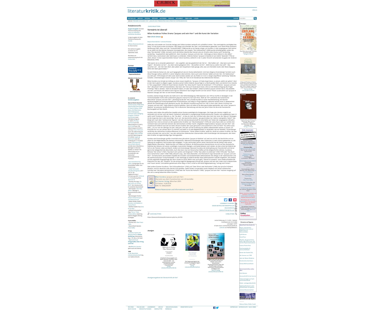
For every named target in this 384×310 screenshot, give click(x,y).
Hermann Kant (132, 114)
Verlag (254, 10)
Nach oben (252, 307)
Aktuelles (132, 18)
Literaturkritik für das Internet (248, 276)
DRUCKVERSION (229, 208)
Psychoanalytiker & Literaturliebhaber (245, 248)
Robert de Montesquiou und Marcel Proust (135, 198)
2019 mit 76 (131, 180)
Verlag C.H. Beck (248, 54)
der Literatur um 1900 (246, 255)
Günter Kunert (132, 105)
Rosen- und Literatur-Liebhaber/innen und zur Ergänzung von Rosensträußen (246, 230)
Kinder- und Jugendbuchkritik (248, 283)
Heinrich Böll (132, 106)
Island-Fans (243, 237)
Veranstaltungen (145, 309)
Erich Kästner (243, 273)
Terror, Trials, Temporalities (133, 213)
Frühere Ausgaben (139, 21)
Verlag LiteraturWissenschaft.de (168, 267)
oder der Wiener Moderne (247, 258)
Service (171, 18)
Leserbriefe (151, 307)
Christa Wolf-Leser (245, 263)
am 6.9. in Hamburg (250, 171)
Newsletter (158, 309)
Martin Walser (134, 108)
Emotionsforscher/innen (246, 261)
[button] (225, 199)
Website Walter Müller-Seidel (248, 304)
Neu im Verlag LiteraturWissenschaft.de (215, 271)
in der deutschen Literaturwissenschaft (134, 254)
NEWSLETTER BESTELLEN (226, 210)
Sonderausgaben (133, 100)
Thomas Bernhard (133, 122)
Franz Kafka (131, 228)
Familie (130, 41)
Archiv (140, 18)
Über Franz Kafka (248, 180)
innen (251, 263)
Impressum (234, 307)
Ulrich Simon (156, 37)
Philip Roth (140, 105)
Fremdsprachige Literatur (166, 21)
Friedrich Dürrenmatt (133, 116)
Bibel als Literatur (136, 246)
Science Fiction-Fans (245, 245)
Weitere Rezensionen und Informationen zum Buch (174, 189)
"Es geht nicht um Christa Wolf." (135, 183)
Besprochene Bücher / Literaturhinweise (159, 42)
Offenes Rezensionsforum (135, 44)
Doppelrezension (181, 21)
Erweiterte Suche (186, 307)
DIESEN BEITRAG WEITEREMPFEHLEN (223, 206)
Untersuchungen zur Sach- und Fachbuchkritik (247, 279)
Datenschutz (243, 307)
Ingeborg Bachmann (134, 138)
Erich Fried (131, 126)
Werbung (168, 309)
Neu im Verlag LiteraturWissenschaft (248, 89)
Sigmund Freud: (136, 241)
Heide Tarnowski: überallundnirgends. (134, 170)
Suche (236, 18)
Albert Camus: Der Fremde (247, 148)
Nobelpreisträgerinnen (248, 184)
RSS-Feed (131, 307)
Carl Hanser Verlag (162, 181)
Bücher (155, 18)
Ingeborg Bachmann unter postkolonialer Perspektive (247, 286)
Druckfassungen (172, 307)
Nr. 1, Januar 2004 (151, 21)
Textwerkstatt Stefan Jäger (248, 188)
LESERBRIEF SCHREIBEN (227, 203)
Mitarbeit (179, 18)
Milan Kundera (160, 177)
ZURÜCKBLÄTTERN (154, 26)
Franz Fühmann (138, 130)
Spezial (147, 18)
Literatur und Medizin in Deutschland (135, 204)
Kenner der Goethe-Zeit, (246, 252)
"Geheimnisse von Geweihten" (247, 154)
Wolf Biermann (136, 110)
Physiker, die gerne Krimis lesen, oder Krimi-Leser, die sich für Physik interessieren (247, 241)
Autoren (163, 18)
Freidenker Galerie (248, 144)
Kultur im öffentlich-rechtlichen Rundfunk (134, 33)
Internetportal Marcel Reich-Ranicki (134, 143)
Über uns (188, 18)
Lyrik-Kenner (243, 234)
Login (196, 18)
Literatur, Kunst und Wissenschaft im (135, 234)
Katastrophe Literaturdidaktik (248, 161)
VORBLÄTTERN (232, 26)
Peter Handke (138, 133)
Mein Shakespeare (133, 112)
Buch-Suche (132, 309)
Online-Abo (131, 59)
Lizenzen (222, 227)
